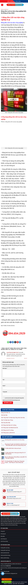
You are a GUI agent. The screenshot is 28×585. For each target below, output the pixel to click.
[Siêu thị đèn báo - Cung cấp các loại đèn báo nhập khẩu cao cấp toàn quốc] (15, 5)
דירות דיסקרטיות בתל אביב (13, 352)
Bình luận (5, 368)
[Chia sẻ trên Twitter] (13, 342)
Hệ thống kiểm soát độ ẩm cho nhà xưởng (14, 439)
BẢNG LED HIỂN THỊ (4, 9)
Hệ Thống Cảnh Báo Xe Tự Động (8, 425)
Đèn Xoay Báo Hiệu (5, 422)
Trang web (5, 391)
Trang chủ (3, 531)
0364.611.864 (10, 503)
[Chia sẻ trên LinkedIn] (20, 342)
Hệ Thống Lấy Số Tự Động (7, 430)
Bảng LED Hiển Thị (5, 412)
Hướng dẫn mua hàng (5, 547)
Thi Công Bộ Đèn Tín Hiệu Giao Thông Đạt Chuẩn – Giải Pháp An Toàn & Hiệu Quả (14, 462)
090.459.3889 (10, 490)
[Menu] (2, 5)
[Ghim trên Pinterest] (17, 342)
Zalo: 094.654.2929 (11, 496)
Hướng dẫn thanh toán (5, 550)
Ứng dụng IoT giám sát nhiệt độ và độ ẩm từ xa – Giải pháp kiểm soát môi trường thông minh (16, 445)
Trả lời (25, 358)
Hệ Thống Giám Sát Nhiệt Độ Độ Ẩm (9, 427)
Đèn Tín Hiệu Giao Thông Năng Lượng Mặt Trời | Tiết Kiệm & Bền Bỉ (16, 457)
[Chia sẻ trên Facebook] (10, 342)
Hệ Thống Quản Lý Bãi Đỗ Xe (8, 432)
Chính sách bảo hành (5, 552)
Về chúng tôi (3, 533)
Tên (4, 379)
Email (4, 385)
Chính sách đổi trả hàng (5, 555)
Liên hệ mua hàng (4, 541)
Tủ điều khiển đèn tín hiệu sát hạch (13, 448)
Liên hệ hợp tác (4, 538)
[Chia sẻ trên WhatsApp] (8, 342)
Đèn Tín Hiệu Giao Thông (7, 420)
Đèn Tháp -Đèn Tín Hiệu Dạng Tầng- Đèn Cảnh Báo (13, 417)
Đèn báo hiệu (4, 415)
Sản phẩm (3, 536)
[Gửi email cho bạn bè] (15, 342)
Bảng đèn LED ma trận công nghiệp (12, 22)
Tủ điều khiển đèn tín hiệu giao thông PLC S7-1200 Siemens (15, 453)
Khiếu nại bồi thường (5, 557)
